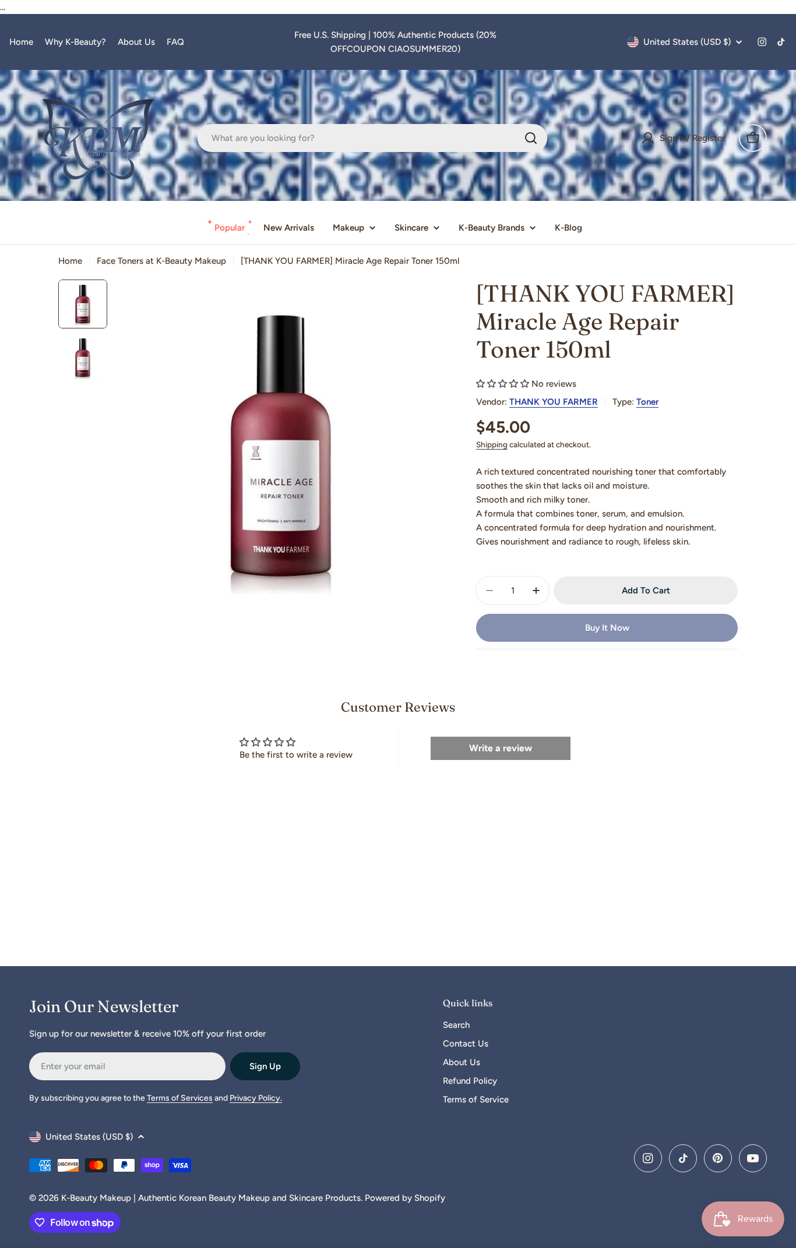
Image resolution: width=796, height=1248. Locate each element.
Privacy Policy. (256, 1098)
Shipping (492, 444)
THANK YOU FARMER (553, 402)
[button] (502, 384)
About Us (136, 42)
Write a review (500, 748)
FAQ (175, 42)
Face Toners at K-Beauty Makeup (161, 261)
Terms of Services (180, 1098)
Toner (647, 402)
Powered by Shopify (405, 1198)
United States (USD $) (687, 42)
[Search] (531, 138)
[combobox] (372, 138)
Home (21, 42)
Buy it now (607, 628)
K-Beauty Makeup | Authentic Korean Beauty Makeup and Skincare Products (211, 1198)
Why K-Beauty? (75, 42)
